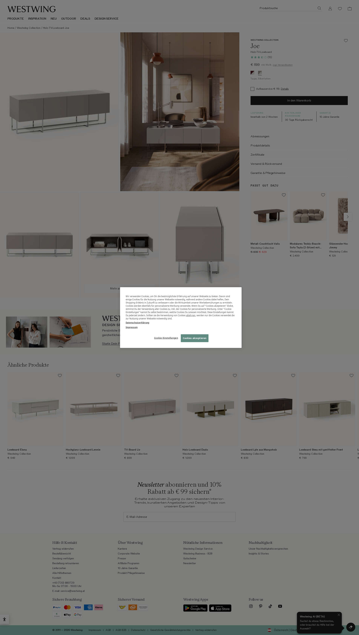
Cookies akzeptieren (194, 338)
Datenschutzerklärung (137, 322)
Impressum (132, 327)
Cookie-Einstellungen (166, 337)
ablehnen (190, 315)
